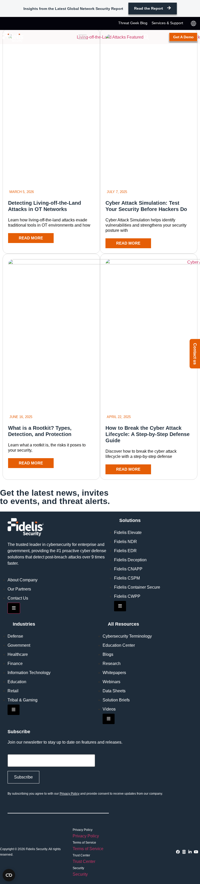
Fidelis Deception (130, 560)
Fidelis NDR (125, 541)
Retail (13, 691)
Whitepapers (114, 672)
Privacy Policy (69, 793)
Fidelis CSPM (127, 578)
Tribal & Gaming (23, 700)
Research (112, 663)
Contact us (195, 353)
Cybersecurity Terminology (127, 636)
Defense (15, 636)
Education (17, 682)
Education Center (119, 645)
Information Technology (29, 672)
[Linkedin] (190, 852)
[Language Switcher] (193, 23)
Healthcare (18, 654)
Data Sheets (114, 691)
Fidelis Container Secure (137, 587)
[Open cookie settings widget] (9, 875)
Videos (109, 709)
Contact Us (18, 598)
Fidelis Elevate (128, 532)
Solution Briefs (116, 700)
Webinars (111, 682)
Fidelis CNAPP (128, 569)
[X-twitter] (184, 852)
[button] (146, 37)
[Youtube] (196, 852)
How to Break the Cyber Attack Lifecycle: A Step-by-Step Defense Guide (147, 434)
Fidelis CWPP (127, 596)
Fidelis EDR (125, 551)
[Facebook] (178, 852)
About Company (23, 580)
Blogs (108, 654)
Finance (15, 663)
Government (19, 645)
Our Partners (19, 589)
